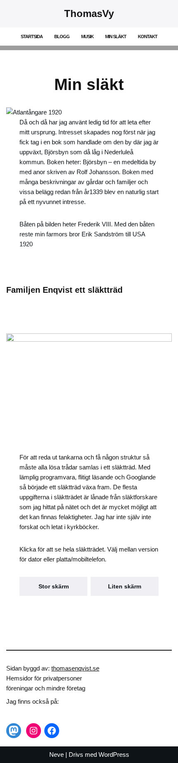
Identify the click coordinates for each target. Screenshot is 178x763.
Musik (87, 36)
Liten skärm (124, 586)
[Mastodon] (13, 730)
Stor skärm (53, 586)
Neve (56, 754)
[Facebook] (51, 730)
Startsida (32, 36)
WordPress (114, 754)
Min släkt (115, 36)
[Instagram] (33, 730)
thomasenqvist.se (75, 668)
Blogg (62, 36)
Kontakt (147, 36)
